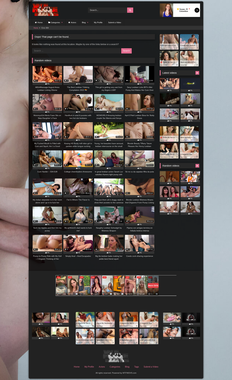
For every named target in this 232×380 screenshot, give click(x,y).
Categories (55, 22)
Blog (84, 22)
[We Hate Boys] (45, 10)
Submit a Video (114, 22)
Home (40, 22)
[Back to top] (224, 372)
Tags (136, 367)
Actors (73, 22)
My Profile (98, 22)
